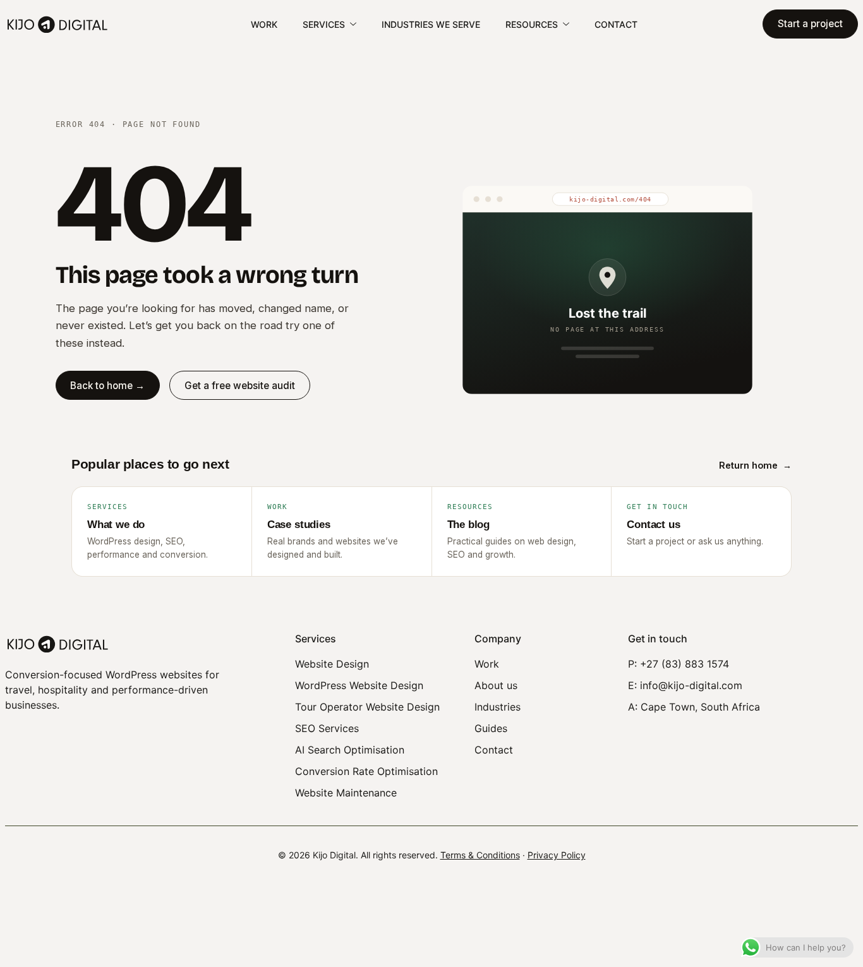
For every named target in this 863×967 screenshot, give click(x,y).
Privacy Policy (557, 855)
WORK (264, 24)
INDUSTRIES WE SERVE (431, 24)
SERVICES (324, 24)
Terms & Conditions (480, 855)
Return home (755, 465)
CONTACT (615, 24)
